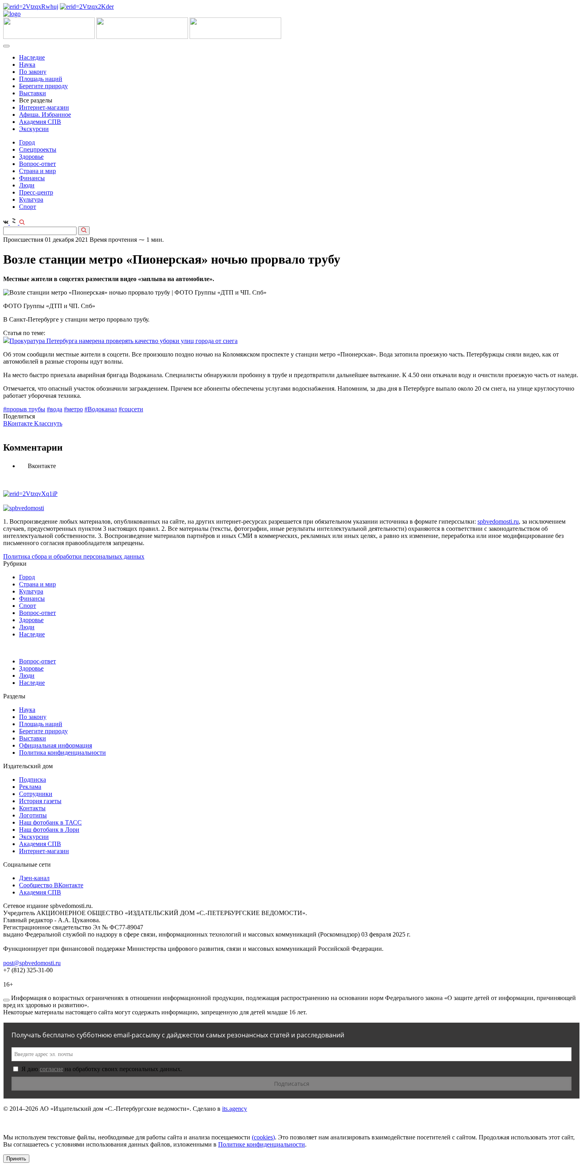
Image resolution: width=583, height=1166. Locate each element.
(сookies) (263, 1137)
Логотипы (33, 815)
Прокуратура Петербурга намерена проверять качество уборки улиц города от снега (124, 340)
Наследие (32, 57)
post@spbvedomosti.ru (32, 963)
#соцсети (131, 409)
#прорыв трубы (24, 409)
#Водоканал (100, 409)
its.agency (234, 1108)
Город (27, 142)
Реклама (30, 786)
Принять (16, 1159)
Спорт (27, 206)
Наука (27, 64)
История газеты (40, 801)
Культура (31, 199)
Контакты (32, 808)
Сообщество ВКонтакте (51, 885)
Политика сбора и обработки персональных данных (73, 556)
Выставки (32, 93)
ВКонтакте (18, 423)
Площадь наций (40, 78)
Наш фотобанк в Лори (49, 829)
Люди (27, 185)
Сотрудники (35, 793)
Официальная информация (55, 745)
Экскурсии (34, 128)
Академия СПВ (40, 121)
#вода (54, 409)
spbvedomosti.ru (498, 521)
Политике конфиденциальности (261, 1144)
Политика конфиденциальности (62, 752)
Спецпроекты (37, 149)
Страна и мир (37, 171)
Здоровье (31, 156)
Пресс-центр (36, 192)
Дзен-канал (34, 878)
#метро (73, 409)
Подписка (32, 779)
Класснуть (48, 423)
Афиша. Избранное (45, 114)
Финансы (32, 178)
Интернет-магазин (44, 107)
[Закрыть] (6, 1000)
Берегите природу (43, 86)
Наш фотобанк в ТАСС (50, 822)
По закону (32, 71)
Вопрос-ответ (37, 163)
